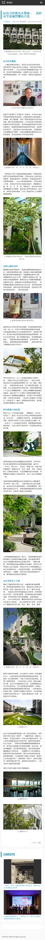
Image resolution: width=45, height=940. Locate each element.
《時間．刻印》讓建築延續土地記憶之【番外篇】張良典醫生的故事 (22, 887)
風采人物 (15, 22)
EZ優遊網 (6, 22)
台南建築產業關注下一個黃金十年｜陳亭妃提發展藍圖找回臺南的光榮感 (22, 917)
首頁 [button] (39, 842)
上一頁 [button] (33, 842)
